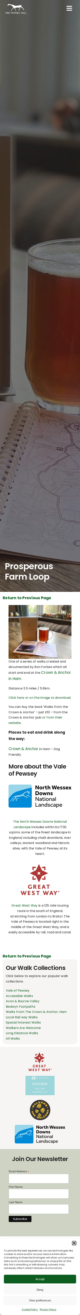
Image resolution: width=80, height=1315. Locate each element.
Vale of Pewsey (18, 990)
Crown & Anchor (23, 748)
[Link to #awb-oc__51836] (69, 8)
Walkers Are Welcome (23, 1028)
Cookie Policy (30, 1309)
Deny (40, 1289)
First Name (16, 1186)
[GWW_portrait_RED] (40, 865)
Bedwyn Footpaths (20, 1006)
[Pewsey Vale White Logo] (15, 4)
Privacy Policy (48, 1309)
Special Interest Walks (23, 1022)
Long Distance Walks (22, 1033)
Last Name (16, 1202)
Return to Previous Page (27, 598)
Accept (40, 1279)
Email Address (19, 1171)
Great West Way (24, 905)
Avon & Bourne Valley (22, 1001)
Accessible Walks (19, 996)
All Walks (13, 1038)
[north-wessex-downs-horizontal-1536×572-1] (40, 786)
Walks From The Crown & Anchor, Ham (36, 1012)
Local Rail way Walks (22, 1017)
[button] (74, 1243)
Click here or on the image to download (39, 697)
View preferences (40, 1300)
